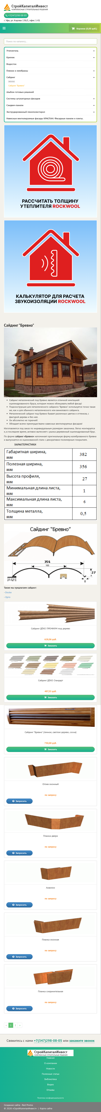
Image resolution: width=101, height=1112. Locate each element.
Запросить (21, 801)
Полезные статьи (50, 1073)
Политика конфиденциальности (50, 1098)
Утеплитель (12, 50)
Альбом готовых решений (20, 92)
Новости (50, 1068)
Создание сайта (12, 1105)
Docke (8, 592)
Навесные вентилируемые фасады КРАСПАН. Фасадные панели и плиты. (44, 118)
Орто (7, 597)
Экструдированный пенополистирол (25, 111)
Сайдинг (10, 77)
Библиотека (50, 1079)
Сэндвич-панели (14, 105)
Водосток (11, 64)
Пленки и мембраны (17, 70)
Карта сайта (46, 1108)
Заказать (52, 645)
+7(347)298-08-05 (17, 15)
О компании (50, 1063)
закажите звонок (82, 1040)
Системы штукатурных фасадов (23, 98)
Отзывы (50, 1089)
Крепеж (10, 57)
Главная (51, 1057)
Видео (50, 1084)
